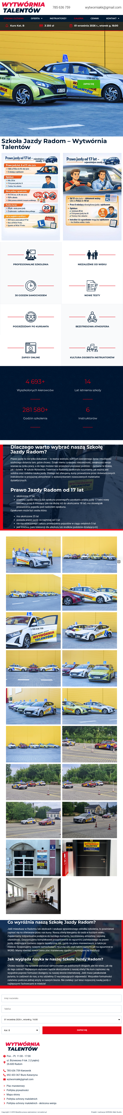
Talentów (23, 7)
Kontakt (111, 18)
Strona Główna (14, 18)
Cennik (95, 18)
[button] (119, 562)
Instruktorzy (58, 18)
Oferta (35, 18)
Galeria (78, 18)
